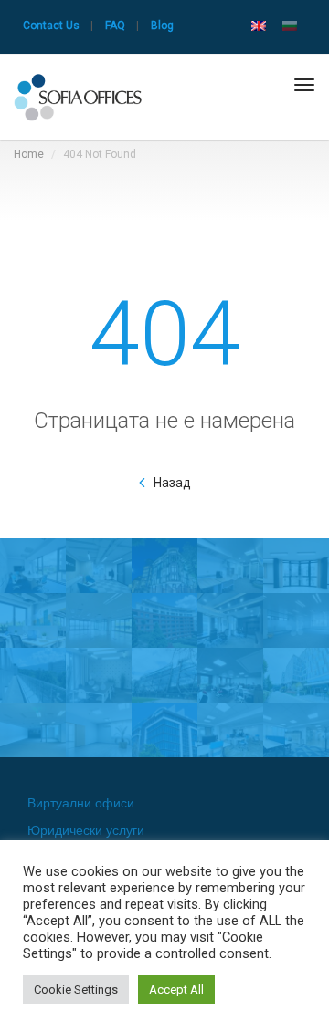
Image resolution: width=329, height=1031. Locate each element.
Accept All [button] (176, 989)
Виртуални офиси (80, 803)
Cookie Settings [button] (76, 989)
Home (29, 154)
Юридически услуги (85, 830)
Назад (172, 482)
